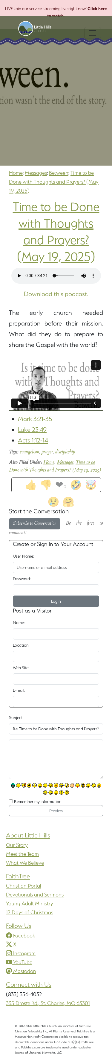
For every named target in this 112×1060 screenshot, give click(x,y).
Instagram (24, 953)
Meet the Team (22, 854)
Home (16, 173)
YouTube (22, 962)
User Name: (23, 556)
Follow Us (18, 925)
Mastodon (24, 971)
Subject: (16, 717)
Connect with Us (28, 984)
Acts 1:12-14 (33, 440)
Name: (18, 622)
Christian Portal (23, 886)
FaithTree (18, 876)
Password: (21, 578)
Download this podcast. (56, 294)
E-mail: (19, 690)
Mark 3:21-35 (35, 419)
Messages (36, 173)
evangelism (29, 452)
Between (58, 173)
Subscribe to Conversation (34, 524)
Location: (21, 645)
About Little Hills (28, 835)
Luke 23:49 (32, 429)
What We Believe (25, 863)
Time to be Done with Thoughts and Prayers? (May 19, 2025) (54, 182)
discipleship (65, 452)
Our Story (17, 845)
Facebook (24, 935)
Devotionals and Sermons (35, 894)
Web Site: (21, 667)
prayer (47, 452)
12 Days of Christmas (29, 912)
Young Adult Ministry (29, 903)
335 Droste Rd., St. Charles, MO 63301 (48, 1003)
